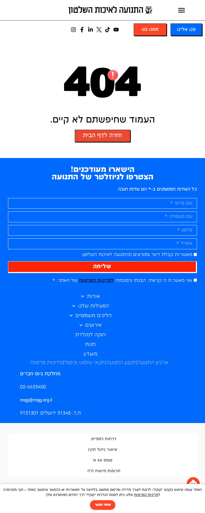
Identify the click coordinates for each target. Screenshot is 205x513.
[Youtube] (116, 29)
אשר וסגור (103, 505)
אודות (93, 296)
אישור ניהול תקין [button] (102, 450)
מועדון (90, 354)
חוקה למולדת (90, 334)
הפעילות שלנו (93, 306)
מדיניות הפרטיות (146, 495)
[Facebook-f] (82, 29)
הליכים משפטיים (94, 315)
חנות (90, 344)
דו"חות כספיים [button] (103, 439)
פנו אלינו (186, 29)
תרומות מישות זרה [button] (103, 471)
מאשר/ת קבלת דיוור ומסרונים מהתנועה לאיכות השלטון (137, 254)
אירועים (93, 325)
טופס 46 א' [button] (102, 460)
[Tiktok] (107, 29)
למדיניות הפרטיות (96, 280)
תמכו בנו (150, 29)
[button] (181, 10)
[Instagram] (73, 29)
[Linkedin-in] (90, 29)
